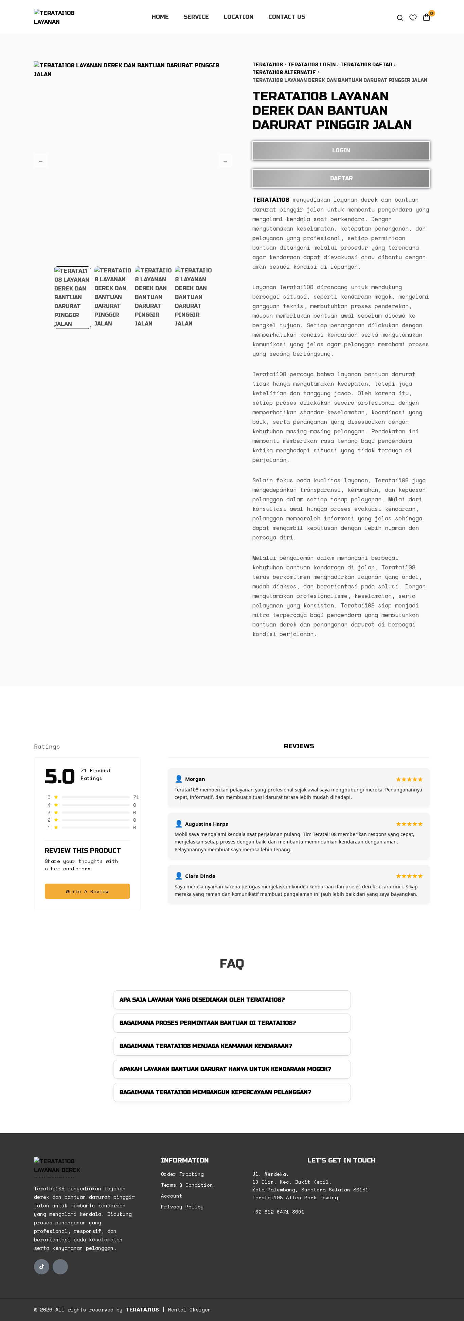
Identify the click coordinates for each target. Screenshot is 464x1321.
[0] (426, 17)
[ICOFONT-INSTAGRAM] (60, 1266)
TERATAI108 (142, 1310)
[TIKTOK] (41, 1266)
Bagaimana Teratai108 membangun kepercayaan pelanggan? (215, 1092)
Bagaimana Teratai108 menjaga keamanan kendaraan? (206, 1046)
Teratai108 (267, 65)
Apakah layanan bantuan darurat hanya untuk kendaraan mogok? (225, 1069)
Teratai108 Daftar (366, 65)
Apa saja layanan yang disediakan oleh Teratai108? (202, 1000)
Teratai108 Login (312, 65)
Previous (41, 160)
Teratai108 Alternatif (284, 73)
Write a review (87, 891)
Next (225, 160)
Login (341, 150)
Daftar (341, 178)
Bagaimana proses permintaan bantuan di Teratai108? (208, 1023)
